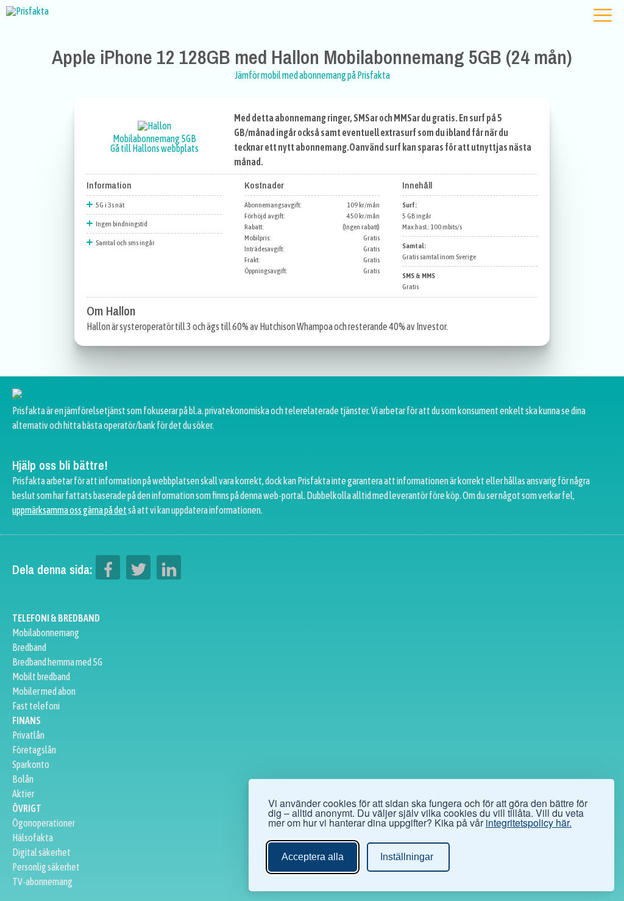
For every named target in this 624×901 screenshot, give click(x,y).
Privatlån (28, 735)
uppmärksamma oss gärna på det (69, 509)
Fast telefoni (36, 705)
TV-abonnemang (42, 881)
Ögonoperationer (43, 822)
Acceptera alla (313, 857)
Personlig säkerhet (46, 866)
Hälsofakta (32, 837)
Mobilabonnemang (45, 632)
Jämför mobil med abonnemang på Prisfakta (312, 75)
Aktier (23, 793)
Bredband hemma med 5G (57, 661)
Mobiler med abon (44, 691)
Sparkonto (30, 764)
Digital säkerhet (41, 852)
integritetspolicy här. (529, 823)
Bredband (29, 647)
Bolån (23, 779)
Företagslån (34, 749)
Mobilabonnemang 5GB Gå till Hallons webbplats (154, 143)
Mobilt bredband (41, 676)
